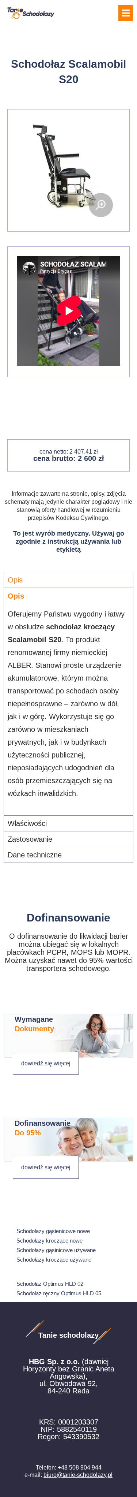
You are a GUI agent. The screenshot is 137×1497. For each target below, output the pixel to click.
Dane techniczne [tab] (35, 855)
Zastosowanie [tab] (30, 839)
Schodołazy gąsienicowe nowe (53, 1231)
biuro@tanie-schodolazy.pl (78, 1475)
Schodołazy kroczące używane (53, 1259)
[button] (125, 13)
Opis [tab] (15, 580)
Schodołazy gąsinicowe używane (56, 1250)
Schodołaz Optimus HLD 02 (49, 1284)
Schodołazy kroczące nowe (49, 1240)
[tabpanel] (68, 701)
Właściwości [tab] (27, 823)
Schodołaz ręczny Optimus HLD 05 (58, 1293)
